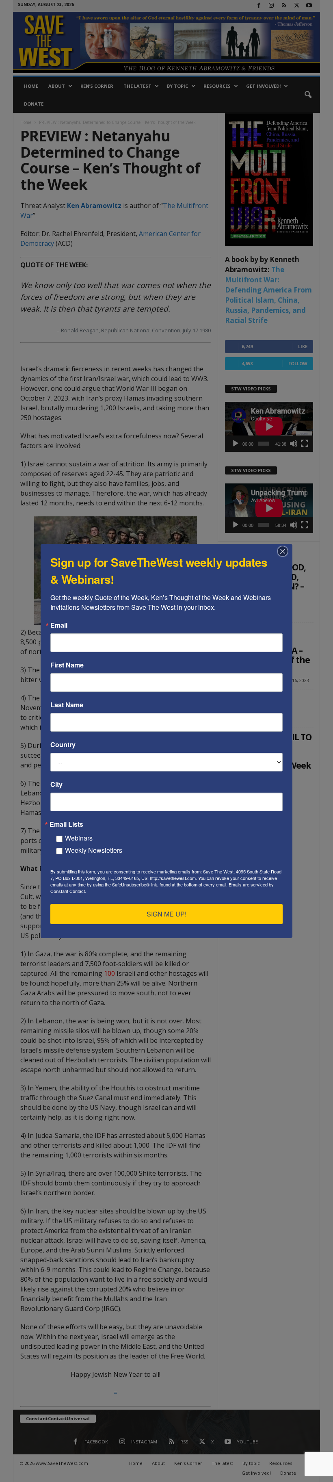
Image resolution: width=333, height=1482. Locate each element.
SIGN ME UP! (166, 914)
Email (58, 625)
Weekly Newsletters (93, 850)
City (56, 784)
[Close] (285, 551)
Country (63, 744)
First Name (67, 665)
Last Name (66, 705)
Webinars (79, 838)
